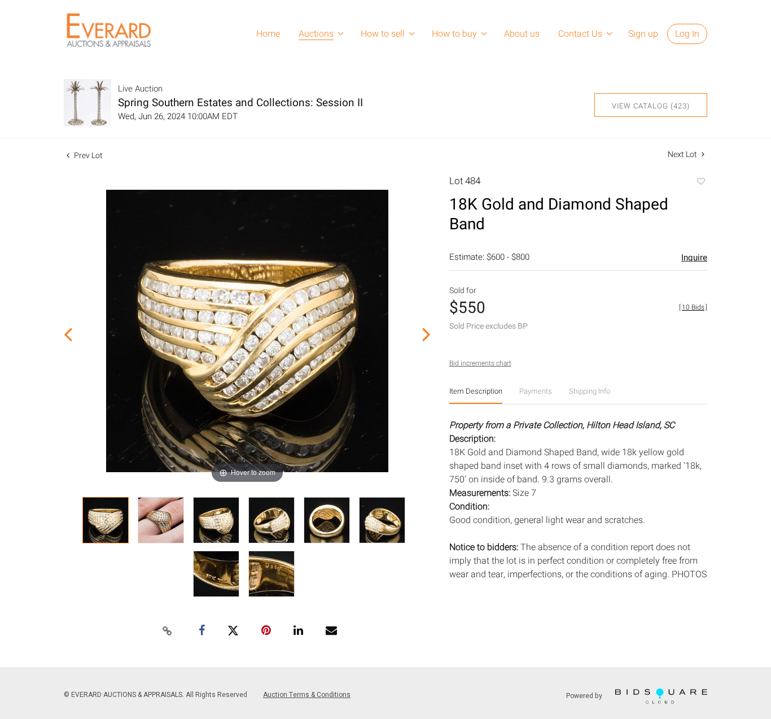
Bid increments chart (480, 363)
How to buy (454, 34)
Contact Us (580, 34)
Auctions (316, 34)
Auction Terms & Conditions (307, 695)
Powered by (585, 696)
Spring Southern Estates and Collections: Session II (240, 103)
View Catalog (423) (651, 106)
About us (522, 34)
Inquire (694, 257)
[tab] (475, 395)
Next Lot (683, 154)
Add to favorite (700, 182)
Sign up (643, 34)
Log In (687, 34)
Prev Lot (87, 156)
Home (268, 34)
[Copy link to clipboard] (167, 631)
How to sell (383, 34)
